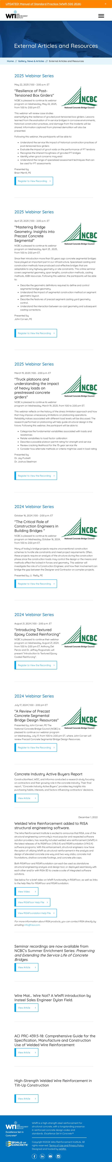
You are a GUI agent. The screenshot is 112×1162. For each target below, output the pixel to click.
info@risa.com (32, 924)
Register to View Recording (32, 181)
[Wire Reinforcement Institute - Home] (17, 14)
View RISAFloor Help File (31, 902)
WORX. (62, 1148)
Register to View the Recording (34, 333)
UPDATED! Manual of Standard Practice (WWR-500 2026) (43, 4)
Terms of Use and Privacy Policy (66, 1145)
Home (10, 61)
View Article (24, 798)
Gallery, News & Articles (31, 61)
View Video (24, 891)
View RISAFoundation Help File (34, 913)
